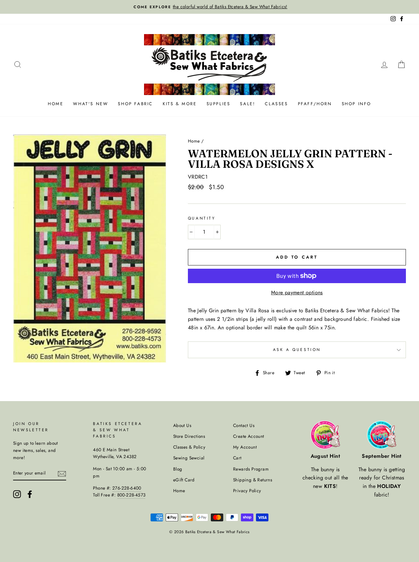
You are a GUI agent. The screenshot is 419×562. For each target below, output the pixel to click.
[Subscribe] (62, 473)
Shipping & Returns (252, 479)
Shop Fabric (135, 104)
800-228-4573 (131, 495)
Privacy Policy (247, 490)
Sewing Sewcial (189, 458)
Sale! (247, 104)
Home (55, 104)
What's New (90, 104)
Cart (237, 458)
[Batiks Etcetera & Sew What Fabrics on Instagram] (17, 494)
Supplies (218, 104)
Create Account (248, 436)
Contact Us (243, 425)
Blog (177, 469)
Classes (276, 104)
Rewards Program (251, 469)
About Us (182, 425)
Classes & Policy (189, 447)
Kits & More (180, 104)
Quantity (202, 218)
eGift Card (184, 479)
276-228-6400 (126, 488)
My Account (245, 447)
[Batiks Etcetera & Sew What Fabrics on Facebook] (30, 494)
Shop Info (356, 104)
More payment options (297, 292)
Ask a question (297, 350)
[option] (209, 6)
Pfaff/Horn (315, 104)
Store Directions (189, 436)
